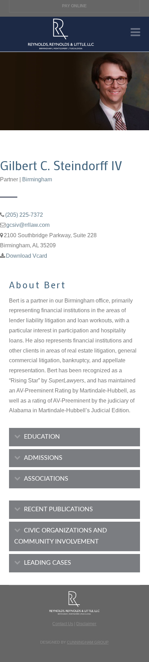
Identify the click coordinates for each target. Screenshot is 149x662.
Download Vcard (26, 256)
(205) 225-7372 (24, 215)
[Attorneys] (61, 34)
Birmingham (37, 179)
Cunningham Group (87, 642)
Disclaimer (86, 623)
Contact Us (62, 623)
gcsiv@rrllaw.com (28, 225)
